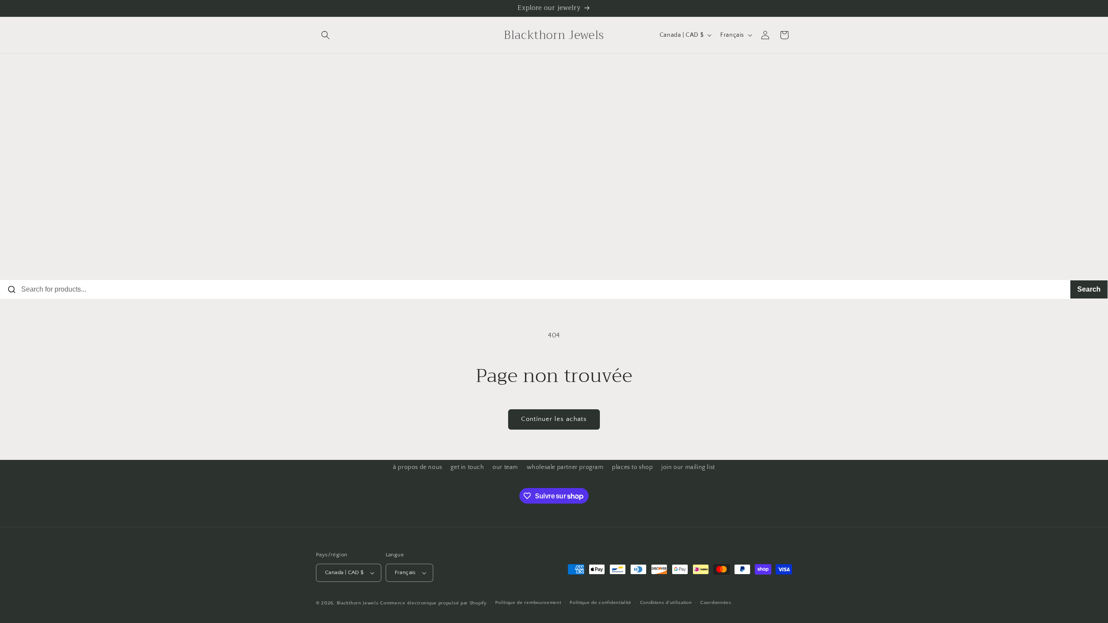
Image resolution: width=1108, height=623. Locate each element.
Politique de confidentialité (600, 602)
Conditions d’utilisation (666, 602)
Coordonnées (715, 602)
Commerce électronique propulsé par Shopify (433, 603)
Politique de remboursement (528, 602)
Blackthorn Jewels (358, 603)
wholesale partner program (565, 467)
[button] (325, 35)
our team (505, 467)
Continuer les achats (554, 419)
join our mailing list (688, 467)
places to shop (632, 467)
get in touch (467, 467)
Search (1089, 289)
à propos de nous (417, 467)
